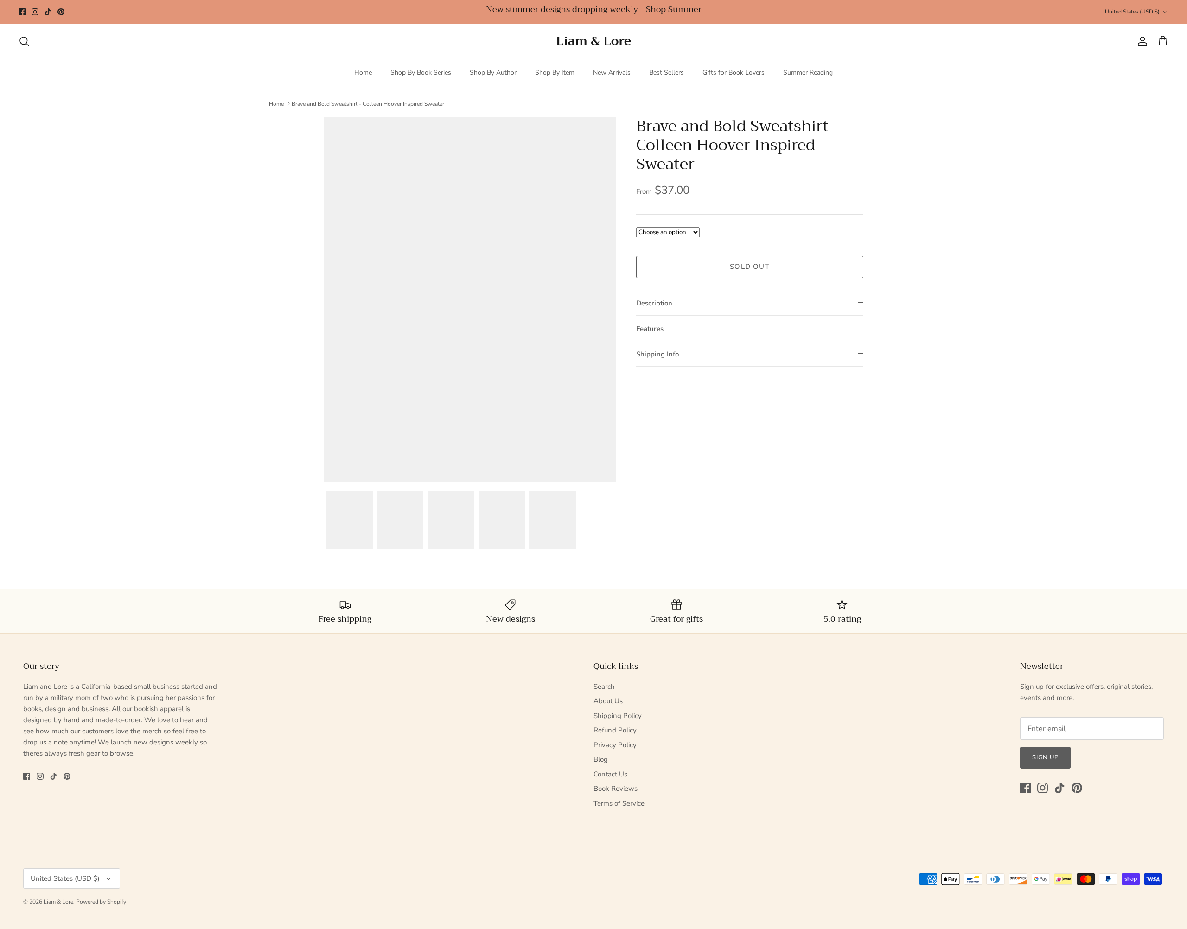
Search (604, 686)
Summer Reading (808, 72)
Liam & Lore (58, 901)
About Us (608, 701)
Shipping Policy (618, 715)
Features (650, 328)
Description (654, 303)
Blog (601, 759)
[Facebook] (22, 11)
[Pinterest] (60, 11)
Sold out (750, 266)
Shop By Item (554, 72)
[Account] (1140, 41)
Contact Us (610, 774)
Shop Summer (674, 9)
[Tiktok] (48, 11)
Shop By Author (493, 72)
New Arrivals (612, 72)
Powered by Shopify (101, 901)
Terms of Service (619, 803)
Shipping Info (657, 354)
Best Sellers (666, 72)
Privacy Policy (615, 745)
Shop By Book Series (420, 72)
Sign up (1045, 757)
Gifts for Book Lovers (733, 72)
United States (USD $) (1132, 11)
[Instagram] (35, 11)
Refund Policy (615, 730)
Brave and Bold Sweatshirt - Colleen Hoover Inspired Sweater (368, 103)
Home (363, 72)
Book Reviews (616, 788)
